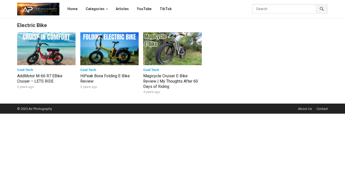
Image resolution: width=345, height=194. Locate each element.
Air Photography (40, 109)
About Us (305, 109)
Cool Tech (25, 70)
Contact (322, 109)
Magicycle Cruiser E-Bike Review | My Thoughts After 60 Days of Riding (170, 81)
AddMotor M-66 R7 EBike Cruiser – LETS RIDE (39, 79)
